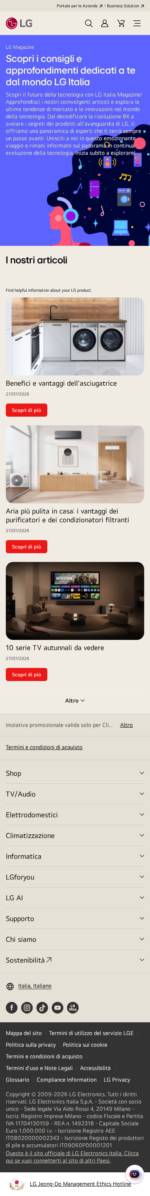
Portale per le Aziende (77, 5)
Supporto (20, 918)
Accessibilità (95, 1068)
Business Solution (123, 5)
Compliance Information (66, 1079)
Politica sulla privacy (31, 1044)
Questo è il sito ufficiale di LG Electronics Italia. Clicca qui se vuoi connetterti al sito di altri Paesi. (72, 1157)
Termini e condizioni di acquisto (44, 747)
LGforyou (20, 877)
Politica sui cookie (85, 1044)
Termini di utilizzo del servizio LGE (91, 1033)
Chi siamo (21, 939)
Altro (126, 724)
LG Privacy (117, 1079)
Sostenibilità (25, 960)
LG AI (14, 897)
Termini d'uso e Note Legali (39, 1068)
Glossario (17, 1079)
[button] (89, 23)
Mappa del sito (24, 1033)
